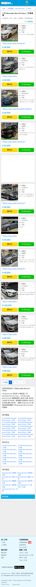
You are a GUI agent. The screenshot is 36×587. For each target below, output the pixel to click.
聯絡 (10, 51)
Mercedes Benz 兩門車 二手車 (26, 482)
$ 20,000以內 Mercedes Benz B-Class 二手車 (9, 419)
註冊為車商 (22, 545)
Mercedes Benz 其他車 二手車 (26, 474)
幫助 (2, 557)
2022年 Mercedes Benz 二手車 (25, 458)
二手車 (3, 542)
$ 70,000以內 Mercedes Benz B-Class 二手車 (25, 427)
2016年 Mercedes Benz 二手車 (9, 450)
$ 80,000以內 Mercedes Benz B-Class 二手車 (9, 431)
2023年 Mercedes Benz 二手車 (9, 454)
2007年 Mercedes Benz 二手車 (9, 446)
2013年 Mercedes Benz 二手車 (9, 462)
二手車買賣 (10, 8)
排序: (28, 21)
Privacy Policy (16, 584)
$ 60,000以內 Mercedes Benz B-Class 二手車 (9, 427)
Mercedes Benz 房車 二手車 (10, 478)
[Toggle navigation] (32, 3)
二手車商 (4, 545)
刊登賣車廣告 (25, 542)
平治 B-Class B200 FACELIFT (13, 43)
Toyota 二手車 (23, 553)
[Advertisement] (18, 168)
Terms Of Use (5, 584)
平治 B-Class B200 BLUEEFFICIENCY (17, 109)
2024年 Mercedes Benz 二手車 (25, 446)
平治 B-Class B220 (9, 302)
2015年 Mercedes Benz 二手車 (25, 454)
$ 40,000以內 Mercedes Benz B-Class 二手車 (25, 419)
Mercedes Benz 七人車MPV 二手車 (25, 486)
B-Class (28, 8)
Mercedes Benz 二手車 (26, 555)
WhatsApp (27, 51)
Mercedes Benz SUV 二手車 (10, 490)
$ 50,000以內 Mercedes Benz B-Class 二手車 (25, 423)
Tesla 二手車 (23, 560)
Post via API (22, 547)
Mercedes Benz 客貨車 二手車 (10, 474)
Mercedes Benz (20, 8)
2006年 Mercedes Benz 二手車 (25, 450)
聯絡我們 (4, 555)
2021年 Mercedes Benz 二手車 (25, 462)
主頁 (3, 8)
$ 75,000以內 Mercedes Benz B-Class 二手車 (9, 423)
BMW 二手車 (23, 557)
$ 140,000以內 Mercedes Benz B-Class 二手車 (9, 435)
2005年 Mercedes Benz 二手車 (9, 458)
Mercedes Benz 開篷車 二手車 (10, 482)
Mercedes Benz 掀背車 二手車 (10, 486)
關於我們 (4, 553)
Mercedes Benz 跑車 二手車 (26, 478)
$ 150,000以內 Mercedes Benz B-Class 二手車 (25, 435)
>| (23, 382)
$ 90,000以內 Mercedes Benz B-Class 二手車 (25, 431)
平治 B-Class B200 (9, 76)
